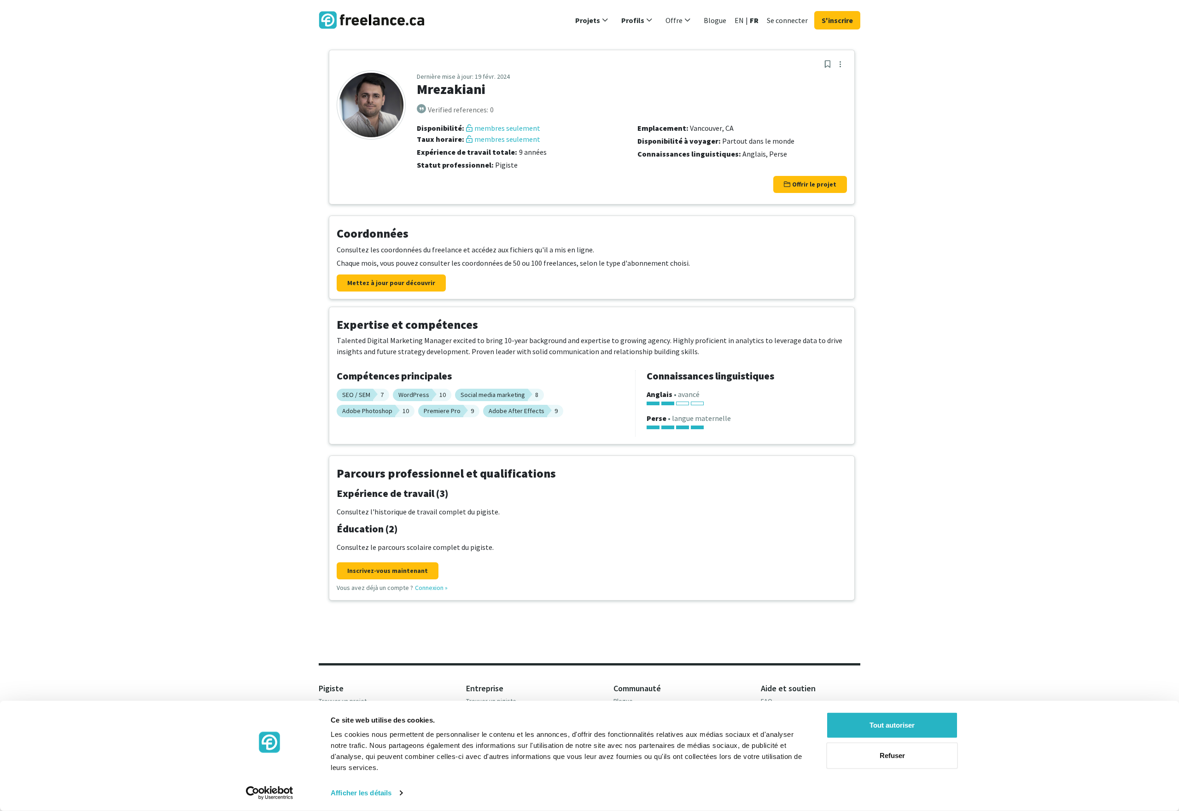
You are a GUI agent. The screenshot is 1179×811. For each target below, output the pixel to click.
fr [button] (754, 20)
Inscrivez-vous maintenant (387, 570)
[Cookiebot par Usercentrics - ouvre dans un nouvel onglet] (269, 793)
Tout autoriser (892, 725)
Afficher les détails (361, 793)
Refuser (892, 755)
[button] (592, 20)
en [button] (739, 20)
